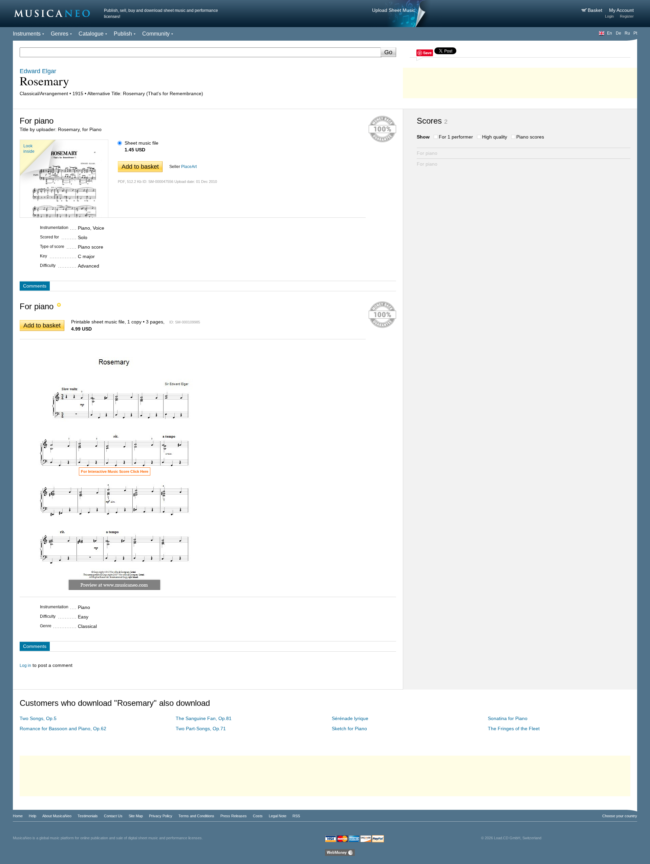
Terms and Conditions (196, 816)
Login (609, 16)
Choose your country (619, 816)
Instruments (27, 34)
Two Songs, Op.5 (38, 718)
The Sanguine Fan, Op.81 (204, 718)
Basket (596, 10)
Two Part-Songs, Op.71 (201, 728)
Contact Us (113, 816)
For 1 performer (456, 137)
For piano (427, 153)
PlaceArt (189, 166)
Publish (123, 34)
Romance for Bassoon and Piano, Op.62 (63, 728)
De (618, 33)
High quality (494, 137)
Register (627, 16)
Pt (635, 33)
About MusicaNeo (56, 816)
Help (32, 816)
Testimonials (88, 816)
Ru (627, 33)
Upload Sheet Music (393, 10)
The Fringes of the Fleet (514, 728)
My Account (621, 10)
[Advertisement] (520, 81)
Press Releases (233, 816)
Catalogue (91, 34)
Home (18, 816)
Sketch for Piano (349, 728)
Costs (258, 816)
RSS (296, 816)
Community (156, 34)
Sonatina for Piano (507, 718)
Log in (25, 665)
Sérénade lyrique (350, 718)
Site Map (136, 816)
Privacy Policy (160, 816)
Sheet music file (141, 143)
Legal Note (277, 816)
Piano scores (530, 137)
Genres (59, 34)
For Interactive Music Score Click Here (114, 471)
